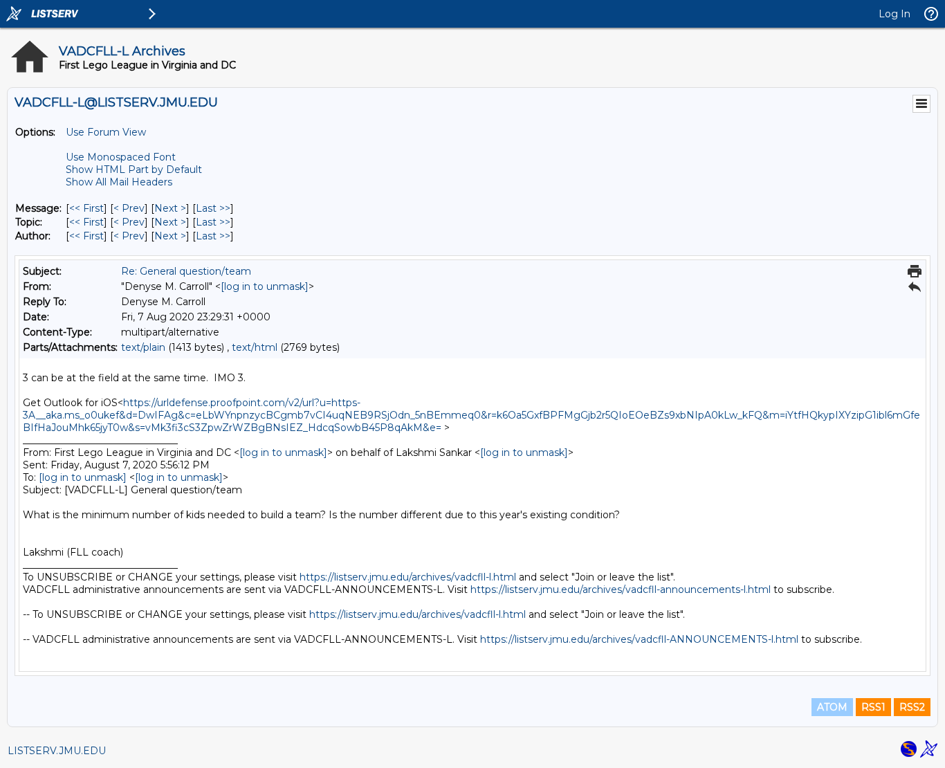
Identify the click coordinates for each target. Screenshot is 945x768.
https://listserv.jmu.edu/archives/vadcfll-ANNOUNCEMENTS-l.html (639, 639)
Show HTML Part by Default (134, 169)
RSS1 (873, 707)
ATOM (832, 707)
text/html (254, 347)
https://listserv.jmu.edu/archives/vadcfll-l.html (408, 577)
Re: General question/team (186, 271)
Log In (894, 14)
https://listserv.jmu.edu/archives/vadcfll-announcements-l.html (620, 589)
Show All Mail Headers (119, 182)
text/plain (143, 347)
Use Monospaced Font (121, 157)
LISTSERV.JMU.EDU (57, 750)
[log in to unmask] (265, 286)
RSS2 (912, 707)
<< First (86, 208)
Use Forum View (106, 132)
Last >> (213, 208)
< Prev (129, 208)
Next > (170, 208)
